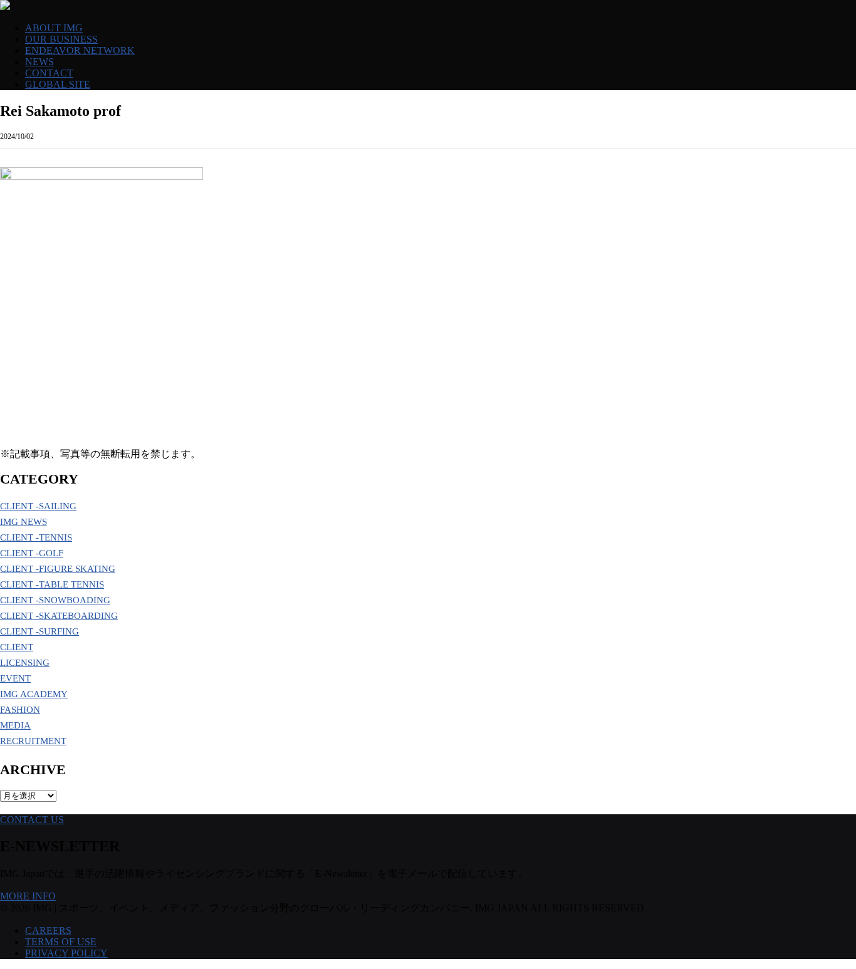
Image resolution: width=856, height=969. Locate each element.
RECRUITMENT (33, 741)
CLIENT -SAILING (38, 506)
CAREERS (48, 930)
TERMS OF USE (61, 941)
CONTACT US (32, 819)
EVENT (15, 678)
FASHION (20, 710)
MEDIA (15, 725)
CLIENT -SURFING (39, 631)
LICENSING (25, 663)
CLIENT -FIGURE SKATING (57, 569)
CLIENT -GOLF (31, 553)
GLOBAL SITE (57, 84)
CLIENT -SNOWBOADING (55, 600)
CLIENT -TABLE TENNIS (52, 584)
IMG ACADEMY (34, 694)
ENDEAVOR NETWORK (80, 50)
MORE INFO (28, 896)
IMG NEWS (23, 522)
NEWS (39, 61)
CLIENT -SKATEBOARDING (59, 616)
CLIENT (16, 647)
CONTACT (49, 73)
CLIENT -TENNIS (36, 537)
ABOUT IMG (54, 28)
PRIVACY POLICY (66, 953)
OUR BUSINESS (61, 39)
